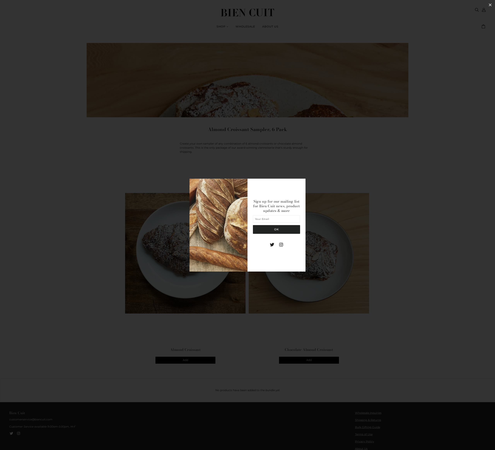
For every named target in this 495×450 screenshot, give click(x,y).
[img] (272, 244)
